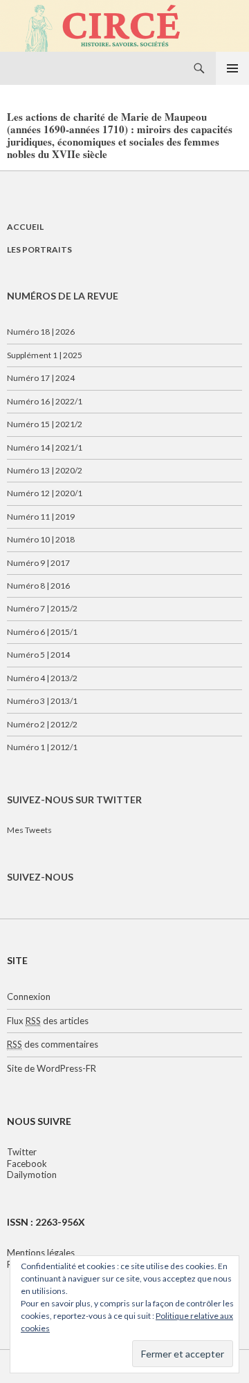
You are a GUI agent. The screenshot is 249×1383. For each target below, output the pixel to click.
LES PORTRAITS (39, 249)
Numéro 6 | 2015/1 (42, 632)
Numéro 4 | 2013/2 (42, 678)
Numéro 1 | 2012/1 (42, 747)
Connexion (28, 996)
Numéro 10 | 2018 (41, 539)
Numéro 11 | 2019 (41, 516)
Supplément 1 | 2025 (44, 355)
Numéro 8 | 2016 (38, 585)
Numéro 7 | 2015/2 (42, 608)
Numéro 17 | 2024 (41, 378)
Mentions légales (41, 1252)
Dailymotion (32, 1174)
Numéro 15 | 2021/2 (44, 424)
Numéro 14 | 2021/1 (44, 447)
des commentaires (52, 1044)
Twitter (22, 1151)
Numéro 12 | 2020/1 (44, 493)
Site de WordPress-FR (51, 1068)
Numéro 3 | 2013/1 (42, 701)
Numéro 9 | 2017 (38, 563)
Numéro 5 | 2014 (38, 654)
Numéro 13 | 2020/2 (44, 470)
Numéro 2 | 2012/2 (42, 724)
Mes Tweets (29, 830)
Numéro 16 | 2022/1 (44, 401)
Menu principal (232, 68)
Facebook (27, 1163)
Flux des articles (48, 1020)
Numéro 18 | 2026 (41, 331)
